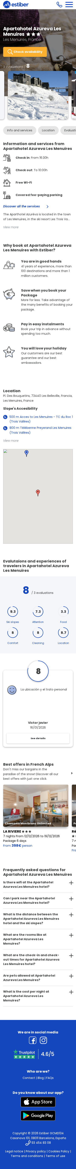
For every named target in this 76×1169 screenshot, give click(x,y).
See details (38, 738)
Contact (29, 1078)
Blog (41, 1078)
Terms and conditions (27, 1156)
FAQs (50, 1078)
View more (11, 227)
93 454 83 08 (41, 1143)
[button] (38, 493)
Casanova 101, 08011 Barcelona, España (38, 1138)
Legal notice (14, 1151)
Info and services (19, 130)
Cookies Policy (58, 1151)
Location (48, 130)
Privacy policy (36, 1151)
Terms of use (55, 1156)
